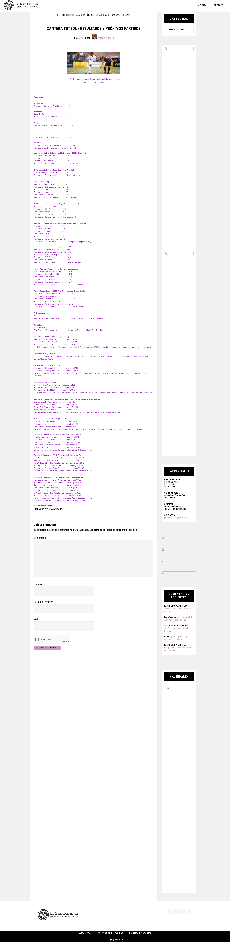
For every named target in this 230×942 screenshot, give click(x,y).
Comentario (41, 537)
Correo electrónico (43, 601)
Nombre (38, 584)
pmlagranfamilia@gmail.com (175, 517)
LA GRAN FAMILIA (21, 5)
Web (36, 619)
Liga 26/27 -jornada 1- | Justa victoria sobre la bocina (178, 609)
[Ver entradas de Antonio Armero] (94, 36)
